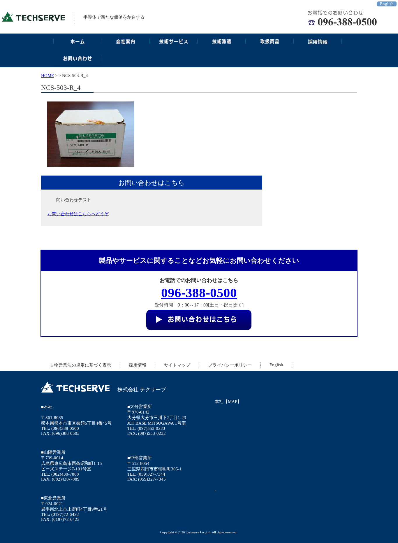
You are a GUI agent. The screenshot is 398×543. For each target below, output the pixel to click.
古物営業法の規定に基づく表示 (80, 365)
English (387, 3)
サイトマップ (177, 365)
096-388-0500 (199, 292)
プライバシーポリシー (230, 365)
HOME (47, 75)
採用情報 (137, 365)
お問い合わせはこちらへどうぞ (78, 213)
